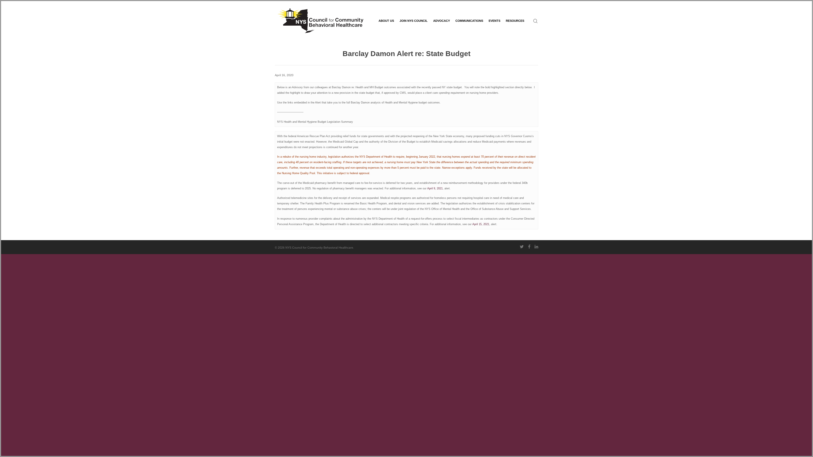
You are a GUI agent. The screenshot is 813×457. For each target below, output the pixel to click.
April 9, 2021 (435, 188)
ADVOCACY (441, 20)
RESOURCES (515, 20)
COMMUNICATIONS (469, 20)
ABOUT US (386, 20)
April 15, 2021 (480, 224)
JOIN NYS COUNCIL (414, 20)
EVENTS (494, 20)
